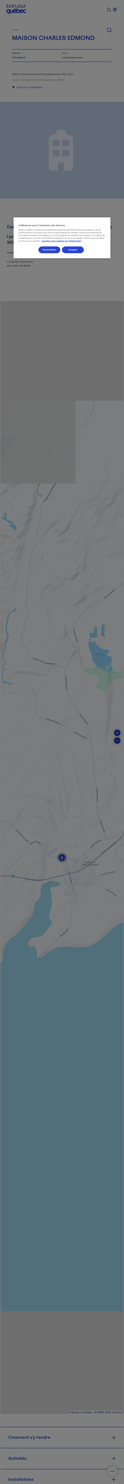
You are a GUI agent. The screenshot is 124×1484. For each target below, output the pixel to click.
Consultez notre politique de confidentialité (62, 241)
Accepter (73, 250)
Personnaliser (49, 250)
